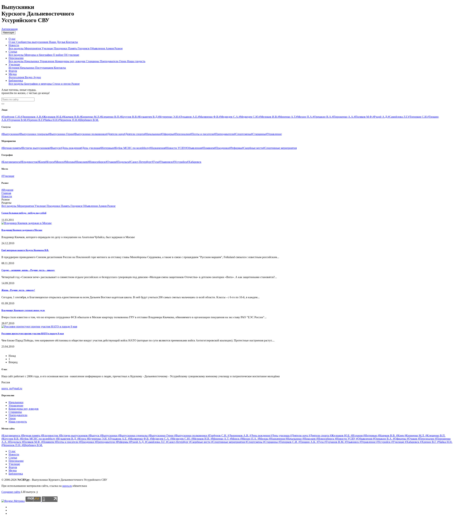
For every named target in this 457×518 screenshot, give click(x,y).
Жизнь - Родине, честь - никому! (18, 290)
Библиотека (16, 80)
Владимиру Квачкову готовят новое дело (23, 310)
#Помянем (208, 147)
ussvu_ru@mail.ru (11, 388)
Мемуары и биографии (38, 54)
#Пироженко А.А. (343, 116)
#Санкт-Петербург (140, 161)
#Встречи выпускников (35, 147)
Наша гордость (136, 61)
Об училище (71, 54)
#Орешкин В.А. (322, 116)
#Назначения (157, 147)
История (14, 67)
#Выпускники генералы (33, 134)
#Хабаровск (194, 161)
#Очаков (111, 161)
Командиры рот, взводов (70, 61)
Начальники (32, 61)
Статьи (13, 51)
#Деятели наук (115, 134)
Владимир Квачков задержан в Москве (21, 230)
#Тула (155, 161)
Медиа (13, 74)
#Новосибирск (97, 161)
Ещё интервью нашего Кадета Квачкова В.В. (25, 250)
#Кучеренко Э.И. (168, 116)
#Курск (49, 161)
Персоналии (16, 58)
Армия (110, 48)
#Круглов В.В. (128, 116)
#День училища (90, 147)
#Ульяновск (166, 161)
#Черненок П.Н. (68, 119)
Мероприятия (33, 48)
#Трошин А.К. (307, 441)
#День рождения (71, 147)
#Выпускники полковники (89, 134)
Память (73, 48)
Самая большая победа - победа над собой (23, 213)
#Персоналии (182, 134)
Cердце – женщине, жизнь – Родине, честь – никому (28, 270)
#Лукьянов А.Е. (188, 116)
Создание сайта (10, 491)
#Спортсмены (242, 134)
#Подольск (122, 161)
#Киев (41, 161)
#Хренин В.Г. (35, 119)
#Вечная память (11, 147)
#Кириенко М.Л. (90, 116)
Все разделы (16, 48)
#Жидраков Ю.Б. (52, 116)
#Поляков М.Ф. (363, 116)
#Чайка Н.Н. (50, 119)
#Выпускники (10, 134)
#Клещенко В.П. (110, 116)
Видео (29, 77)
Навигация (8, 32)
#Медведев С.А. (229, 116)
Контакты (72, 42)
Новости (14, 45)
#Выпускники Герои (60, 134)
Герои (123, 61)
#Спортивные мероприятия (280, 147)
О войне (58, 54)
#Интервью (107, 147)
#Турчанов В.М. (17, 119)
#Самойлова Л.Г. (398, 116)
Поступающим (44, 67)
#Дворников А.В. (31, 116)
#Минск (59, 161)
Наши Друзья (57, 42)
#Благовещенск (10, 161)
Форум (13, 70)
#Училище (7, 175)
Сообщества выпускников (32, 42)
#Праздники (221, 147)
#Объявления (193, 147)
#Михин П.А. (304, 116)
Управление (47, 61)
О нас (12, 38)
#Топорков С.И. (417, 116)
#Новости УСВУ (175, 147)
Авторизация (9, 29)
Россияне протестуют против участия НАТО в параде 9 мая (32, 333)
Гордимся (84, 48)
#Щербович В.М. (88, 119)
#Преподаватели (224, 134)
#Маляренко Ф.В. (208, 116)
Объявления (98, 48)
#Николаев (81, 161)
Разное (118, 48)
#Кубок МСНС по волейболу (131, 147)
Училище (48, 48)
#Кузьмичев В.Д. (147, 116)
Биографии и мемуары (38, 83)
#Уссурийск (180, 161)
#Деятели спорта (134, 134)
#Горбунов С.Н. (11, 116)
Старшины (93, 61)
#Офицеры (167, 134)
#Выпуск (55, 147)
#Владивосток (28, 161)
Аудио (37, 77)
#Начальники (152, 134)
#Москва (69, 161)
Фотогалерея (17, 77)
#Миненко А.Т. (287, 116)
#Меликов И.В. (268, 116)
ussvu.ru (67, 485)
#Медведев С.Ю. (249, 116)
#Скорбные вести (252, 147)
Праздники (61, 48)
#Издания (7, 189)
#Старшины (258, 134)
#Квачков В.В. (71, 116)
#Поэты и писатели (202, 134)
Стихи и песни (61, 83)
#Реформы (235, 147)
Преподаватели (109, 61)
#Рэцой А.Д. (380, 116)
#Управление (274, 134)
